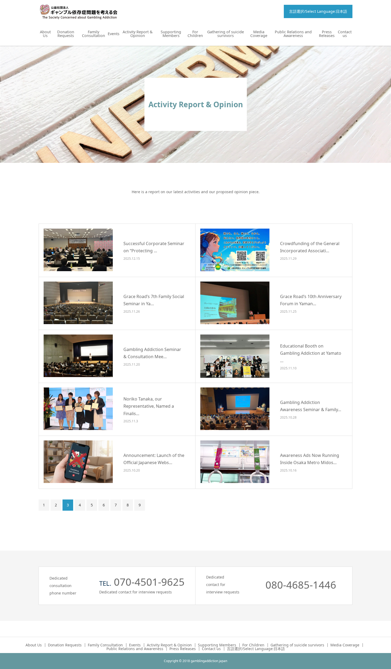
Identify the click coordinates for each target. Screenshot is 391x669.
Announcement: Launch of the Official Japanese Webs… (153, 459)
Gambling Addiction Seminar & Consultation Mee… (152, 353)
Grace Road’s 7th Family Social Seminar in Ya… (153, 300)
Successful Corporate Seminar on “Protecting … (153, 247)
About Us (45, 33)
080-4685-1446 (300, 585)
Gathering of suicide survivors (225, 33)
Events (113, 33)
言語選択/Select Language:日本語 (318, 11)
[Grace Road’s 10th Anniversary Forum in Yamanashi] (234, 303)
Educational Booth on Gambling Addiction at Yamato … (310, 353)
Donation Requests (65, 33)
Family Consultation (93, 33)
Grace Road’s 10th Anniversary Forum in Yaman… (311, 300)
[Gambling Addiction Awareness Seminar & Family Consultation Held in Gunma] (234, 408)
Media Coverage (258, 33)
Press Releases (327, 33)
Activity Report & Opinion (138, 33)
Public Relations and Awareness (293, 33)
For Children (195, 33)
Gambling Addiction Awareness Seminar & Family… (310, 406)
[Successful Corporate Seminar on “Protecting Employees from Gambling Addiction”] (78, 250)
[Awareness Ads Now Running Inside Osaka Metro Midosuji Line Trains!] (234, 461)
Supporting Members (171, 33)
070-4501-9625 (149, 582)
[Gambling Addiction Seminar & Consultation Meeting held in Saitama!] (78, 355)
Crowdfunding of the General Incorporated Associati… (309, 247)
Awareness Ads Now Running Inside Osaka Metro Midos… (309, 459)
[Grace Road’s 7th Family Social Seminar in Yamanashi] (78, 303)
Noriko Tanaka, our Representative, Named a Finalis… (148, 406)
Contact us (345, 33)
